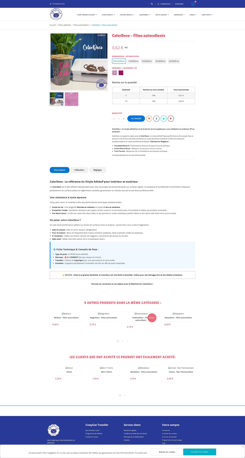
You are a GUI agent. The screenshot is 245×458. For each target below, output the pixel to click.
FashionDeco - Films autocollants (141, 318)
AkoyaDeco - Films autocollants (178, 317)
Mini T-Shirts (103, 372)
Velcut (66, 372)
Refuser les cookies (167, 452)
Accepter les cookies (199, 452)
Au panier (136, 118)
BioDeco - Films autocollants (66, 317)
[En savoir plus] (66, 325)
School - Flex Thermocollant (178, 372)
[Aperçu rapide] (60, 325)
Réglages (97, 170)
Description (59, 170)
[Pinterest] (171, 119)
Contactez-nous (57, 4)
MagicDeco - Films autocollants (103, 317)
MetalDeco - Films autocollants (140, 372)
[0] (193, 4)
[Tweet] (164, 119)
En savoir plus (141, 453)
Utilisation (79, 170)
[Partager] (156, 119)
